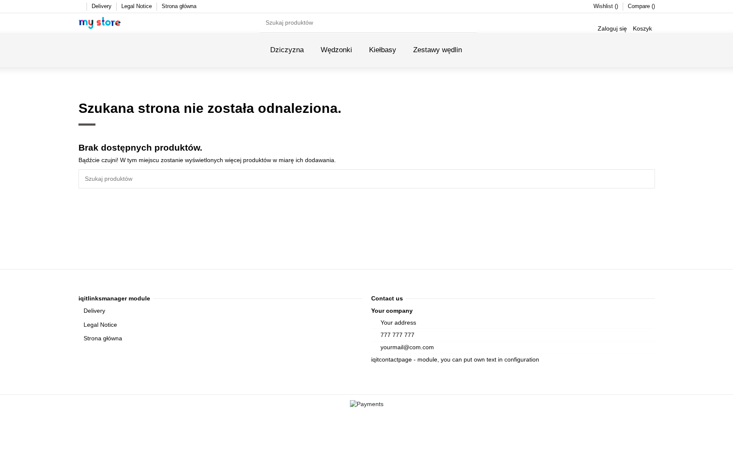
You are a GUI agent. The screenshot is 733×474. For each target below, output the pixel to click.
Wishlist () (606, 6)
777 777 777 (397, 334)
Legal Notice (137, 6)
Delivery (102, 6)
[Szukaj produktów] (471, 23)
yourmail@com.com (407, 347)
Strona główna (179, 6)
